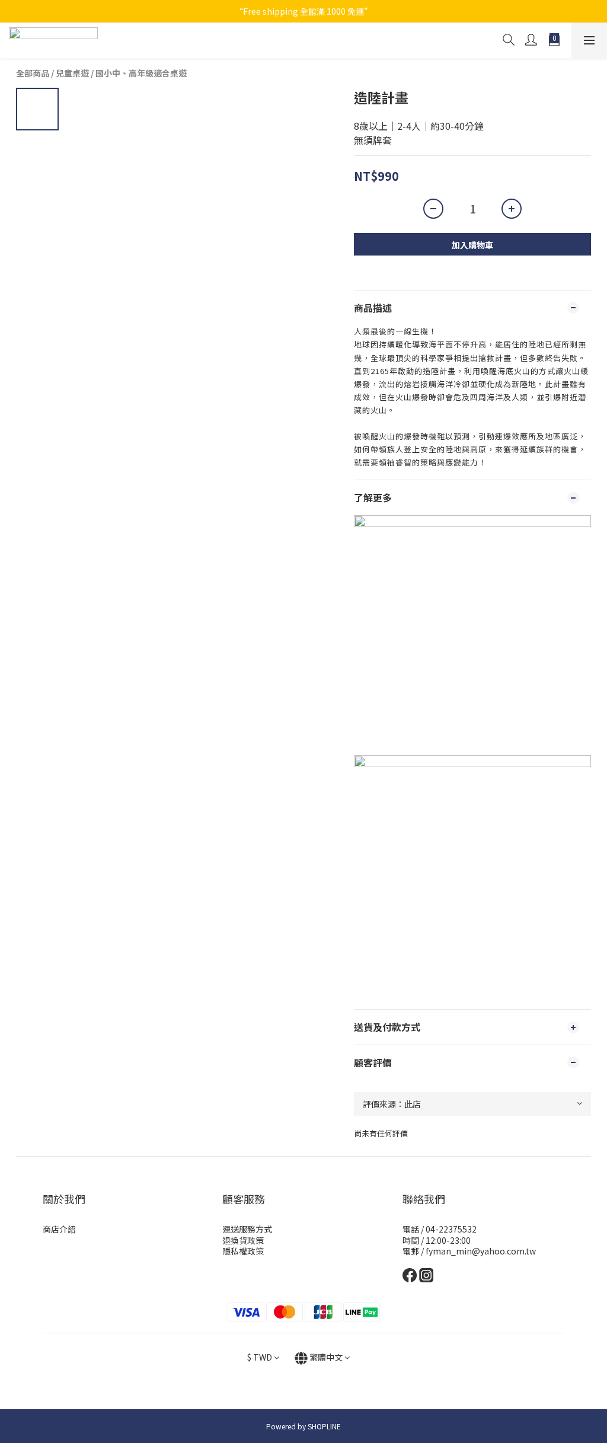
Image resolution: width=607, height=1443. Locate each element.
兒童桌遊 (72, 73)
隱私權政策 (243, 1251)
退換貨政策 (243, 1240)
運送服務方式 (247, 1229)
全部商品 (32, 73)
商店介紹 (59, 1229)
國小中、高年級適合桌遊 (141, 73)
